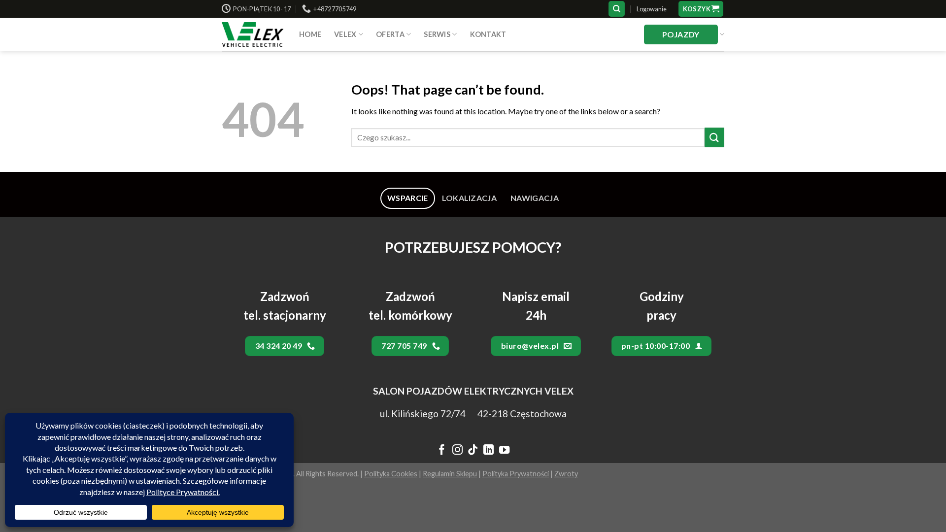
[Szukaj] (616, 9)
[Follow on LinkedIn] (488, 451)
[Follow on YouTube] (504, 451)
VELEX (345, 34)
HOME (310, 34)
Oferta (390, 34)
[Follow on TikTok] (473, 451)
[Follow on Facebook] (442, 451)
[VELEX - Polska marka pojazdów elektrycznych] (253, 34)
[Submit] (714, 137)
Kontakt (488, 34)
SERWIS (437, 34)
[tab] (407, 198)
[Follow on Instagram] (457, 451)
